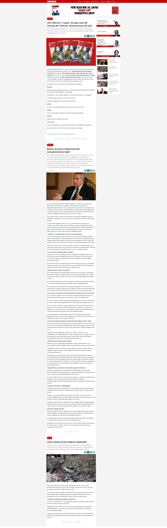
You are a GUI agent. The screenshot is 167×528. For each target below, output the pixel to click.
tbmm (76, 431)
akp (65, 431)
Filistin (62, 522)
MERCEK (103, 1)
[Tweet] (85, 36)
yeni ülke (68, 138)
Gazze (67, 522)
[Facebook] (88, 36)
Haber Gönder (112, 1)
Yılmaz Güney (84, 138)
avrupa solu (62, 138)
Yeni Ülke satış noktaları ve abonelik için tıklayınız (61, 134)
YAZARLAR (87, 1)
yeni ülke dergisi (75, 138)
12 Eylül (56, 138)
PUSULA (80, 1)
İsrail (72, 522)
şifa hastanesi (77, 522)
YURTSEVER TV (95, 1)
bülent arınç (70, 431)
